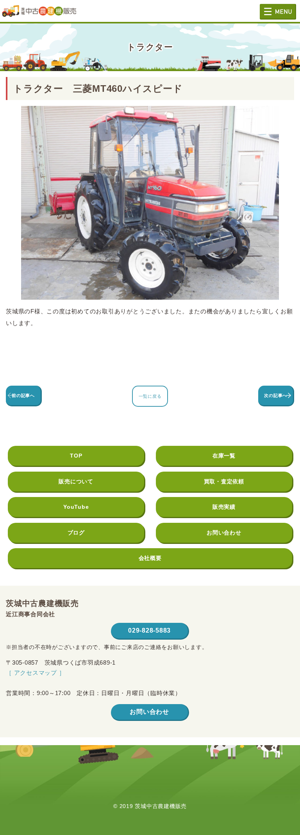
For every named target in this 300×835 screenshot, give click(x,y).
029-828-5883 (149, 630)
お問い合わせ (224, 532)
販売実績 (224, 507)
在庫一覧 (224, 455)
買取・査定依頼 (224, 481)
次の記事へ (275, 395)
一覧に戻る (150, 396)
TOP (76, 455)
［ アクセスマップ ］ (35, 672)
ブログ (76, 532)
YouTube (76, 507)
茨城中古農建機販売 (39, 14)
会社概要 (150, 558)
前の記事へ (23, 395)
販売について (76, 481)
